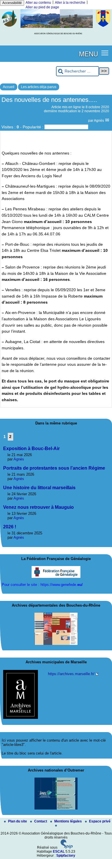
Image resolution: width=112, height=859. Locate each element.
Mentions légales (68, 821)
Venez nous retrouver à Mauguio (38, 507)
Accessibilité (12, 3)
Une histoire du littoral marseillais (39, 487)
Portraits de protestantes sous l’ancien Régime (54, 468)
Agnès (99, 121)
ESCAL (59, 852)
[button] (105, 52)
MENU (88, 53)
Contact (41, 821)
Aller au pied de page (42, 7)
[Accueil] (56, 27)
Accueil (8, 87)
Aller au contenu (38, 3)
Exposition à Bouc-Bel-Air (31, 448)
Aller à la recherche (70, 3)
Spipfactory (65, 856)
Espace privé (100, 821)
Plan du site (18, 821)
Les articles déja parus (38, 87)
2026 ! (9, 526)
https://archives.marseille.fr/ (71, 674)
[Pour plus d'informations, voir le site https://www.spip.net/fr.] (66, 847)
